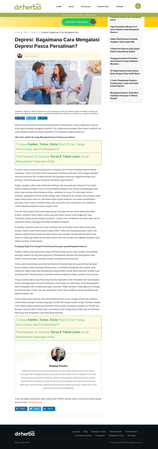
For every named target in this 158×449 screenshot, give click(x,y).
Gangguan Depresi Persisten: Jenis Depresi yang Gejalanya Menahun (124, 61)
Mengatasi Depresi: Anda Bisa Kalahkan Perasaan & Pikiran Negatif (124, 95)
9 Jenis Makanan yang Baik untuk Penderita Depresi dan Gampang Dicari (126, 17)
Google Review (35, 402)
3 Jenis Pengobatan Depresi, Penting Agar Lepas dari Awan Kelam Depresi (124, 83)
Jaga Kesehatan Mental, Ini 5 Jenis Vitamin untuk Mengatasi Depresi (124, 29)
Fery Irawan (31, 56)
